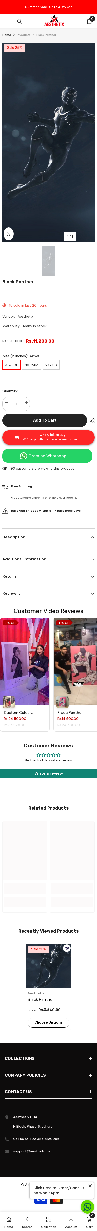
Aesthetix (25, 316)
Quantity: (10, 391)
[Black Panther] (48, 966)
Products (24, 35)
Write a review (48, 773)
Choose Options (48, 1022)
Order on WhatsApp (47, 455)
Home (6, 35)
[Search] (20, 21)
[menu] (5, 21)
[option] (48, 7)
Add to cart (45, 420)
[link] (25, 891)
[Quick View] (67, 948)
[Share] (91, 421)
